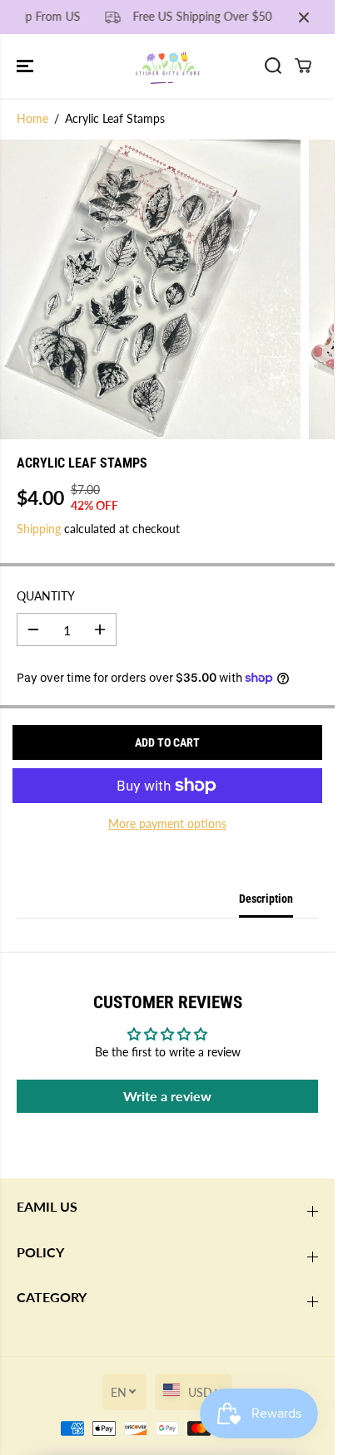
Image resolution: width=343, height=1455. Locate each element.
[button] (27, 66)
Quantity (46, 596)
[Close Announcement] (304, 17)
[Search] (273, 66)
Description (266, 898)
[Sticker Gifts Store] (167, 66)
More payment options (167, 823)
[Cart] (303, 66)
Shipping (39, 529)
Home (32, 118)
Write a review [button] (167, 1096)
